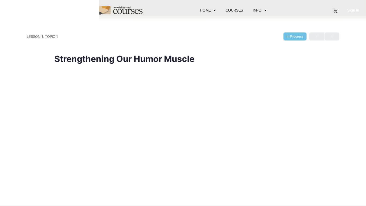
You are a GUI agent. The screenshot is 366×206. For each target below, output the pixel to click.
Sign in (353, 10)
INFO (257, 10)
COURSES (234, 10)
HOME (205, 10)
